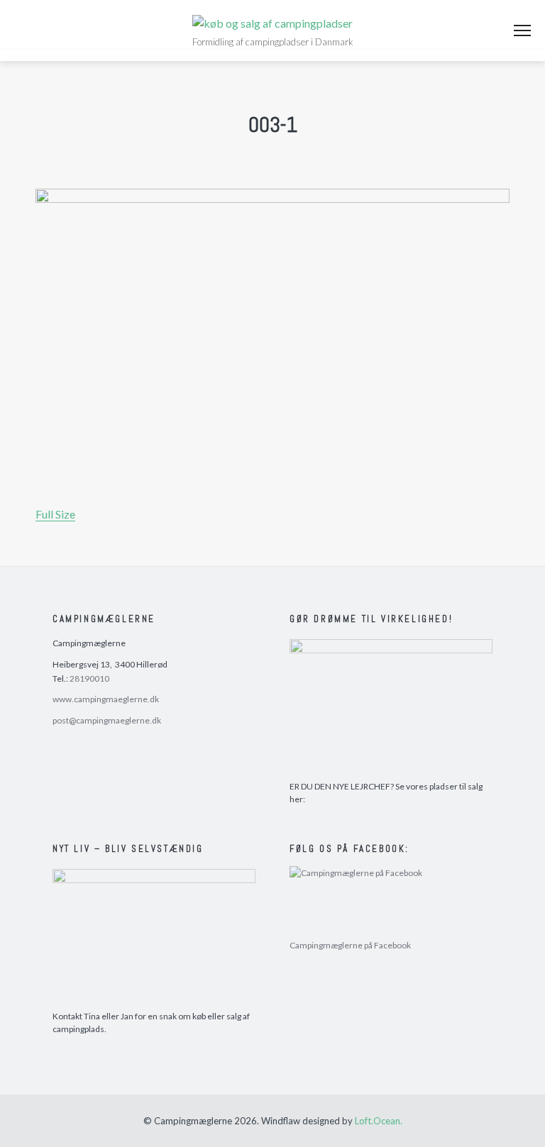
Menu (522, 30)
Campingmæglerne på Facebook (350, 945)
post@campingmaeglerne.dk (107, 720)
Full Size (55, 514)
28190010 (89, 678)
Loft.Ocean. (378, 1120)
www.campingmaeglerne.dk (106, 699)
